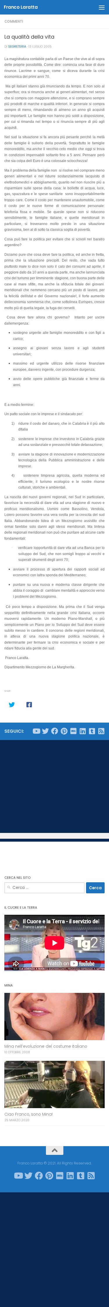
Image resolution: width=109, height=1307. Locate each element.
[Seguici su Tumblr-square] (91, 731)
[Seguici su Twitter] (45, 731)
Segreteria (17, 46)
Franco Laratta (20, 7)
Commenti (13, 21)
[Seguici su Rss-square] (101, 731)
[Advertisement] (54, 786)
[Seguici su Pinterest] (63, 731)
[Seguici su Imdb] (73, 731)
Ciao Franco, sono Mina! (28, 1114)
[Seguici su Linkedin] (82, 731)
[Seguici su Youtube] (36, 731)
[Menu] (101, 7)
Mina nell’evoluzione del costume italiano (45, 1046)
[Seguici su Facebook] (54, 731)
